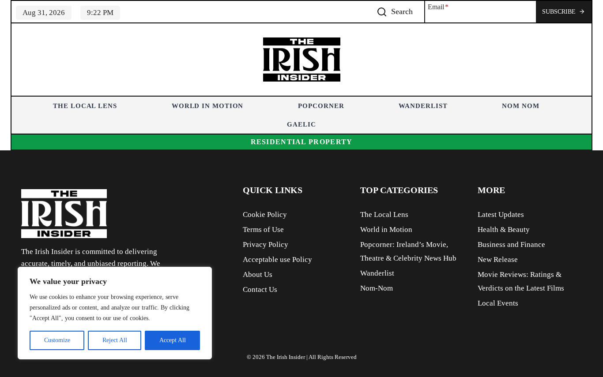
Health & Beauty (504, 229)
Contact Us (260, 289)
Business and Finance (511, 244)
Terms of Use (263, 229)
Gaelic (301, 124)
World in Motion (208, 105)
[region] (115, 313)
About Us (257, 274)
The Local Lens (85, 105)
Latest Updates (501, 214)
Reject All (114, 340)
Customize (57, 340)
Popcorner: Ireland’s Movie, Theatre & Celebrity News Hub (408, 251)
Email (438, 7)
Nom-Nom (376, 288)
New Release (498, 259)
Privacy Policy (265, 244)
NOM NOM (520, 105)
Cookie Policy (265, 214)
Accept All (172, 340)
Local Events (498, 303)
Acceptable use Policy (277, 259)
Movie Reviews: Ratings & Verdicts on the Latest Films (521, 281)
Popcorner (321, 105)
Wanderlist (423, 105)
